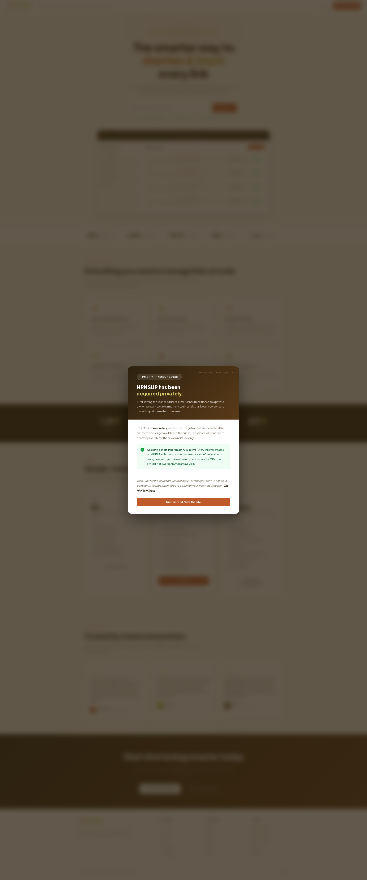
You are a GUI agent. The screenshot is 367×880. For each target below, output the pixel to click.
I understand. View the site (183, 502)
